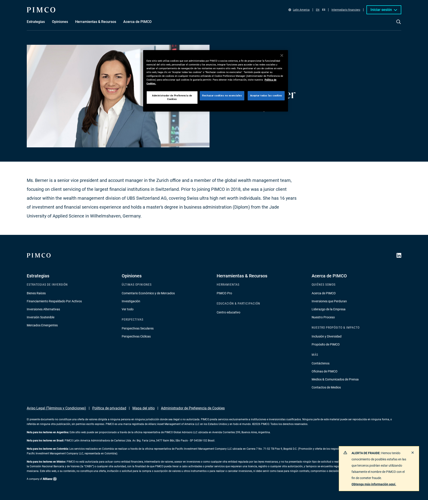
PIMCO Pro (224, 293)
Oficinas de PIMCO (324, 371)
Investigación (131, 301)
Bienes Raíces (36, 293)
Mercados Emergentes (42, 325)
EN (317, 9)
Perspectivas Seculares (138, 328)
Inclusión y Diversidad (327, 336)
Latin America (301, 9)
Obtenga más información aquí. (374, 484)
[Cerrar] (282, 55)
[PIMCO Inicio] (41, 9)
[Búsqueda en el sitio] (398, 25)
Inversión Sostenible (40, 317)
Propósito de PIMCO (326, 344)
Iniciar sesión (381, 10)
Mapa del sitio (143, 408)
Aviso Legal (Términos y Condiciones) (56, 408)
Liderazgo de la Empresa (329, 309)
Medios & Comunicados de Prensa (335, 379)
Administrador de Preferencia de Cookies (193, 408)
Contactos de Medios (326, 387)
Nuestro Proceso (323, 317)
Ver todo (128, 309)
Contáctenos (320, 363)
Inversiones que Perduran (329, 301)
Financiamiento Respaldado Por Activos (54, 301)
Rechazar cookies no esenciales (222, 95)
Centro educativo (228, 312)
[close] (412, 452)
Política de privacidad (109, 408)
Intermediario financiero (345, 9)
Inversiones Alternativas (43, 309)
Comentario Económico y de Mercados (148, 293)
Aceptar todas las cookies (266, 95)
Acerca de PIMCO (324, 293)
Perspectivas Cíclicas (136, 336)
